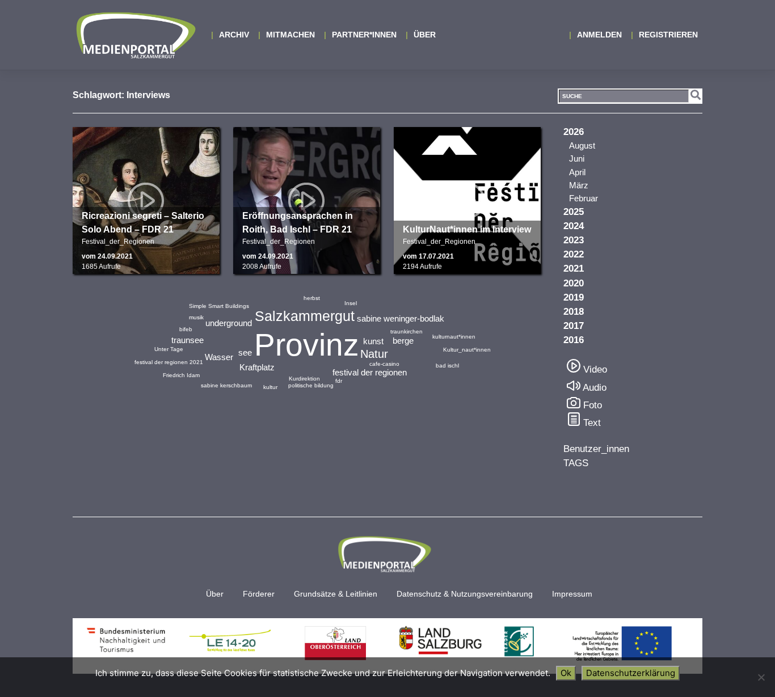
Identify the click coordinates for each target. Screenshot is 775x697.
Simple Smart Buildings (219, 306)
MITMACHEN (290, 34)
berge (403, 340)
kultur (270, 387)
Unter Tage (168, 349)
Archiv (234, 34)
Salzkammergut (305, 316)
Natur (374, 354)
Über (425, 34)
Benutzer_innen (596, 448)
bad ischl (447, 365)
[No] (760, 677)
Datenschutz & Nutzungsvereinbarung (465, 594)
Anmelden (599, 34)
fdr (338, 381)
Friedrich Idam (181, 375)
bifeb (185, 329)
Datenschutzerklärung (630, 673)
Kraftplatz (257, 367)
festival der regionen (369, 372)
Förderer (259, 594)
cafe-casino (384, 364)
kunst (373, 341)
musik (196, 317)
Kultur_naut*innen (467, 350)
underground (228, 323)
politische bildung (311, 385)
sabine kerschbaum (226, 385)
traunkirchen (406, 331)
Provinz (306, 344)
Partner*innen (364, 34)
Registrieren (668, 34)
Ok (566, 673)
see (245, 352)
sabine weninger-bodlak (400, 318)
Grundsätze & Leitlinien (335, 594)
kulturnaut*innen (453, 336)
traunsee (187, 340)
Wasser (219, 357)
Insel (350, 303)
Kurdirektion (304, 378)
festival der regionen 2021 (168, 362)
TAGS (575, 463)
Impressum (572, 594)
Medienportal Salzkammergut (135, 35)
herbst (312, 298)
